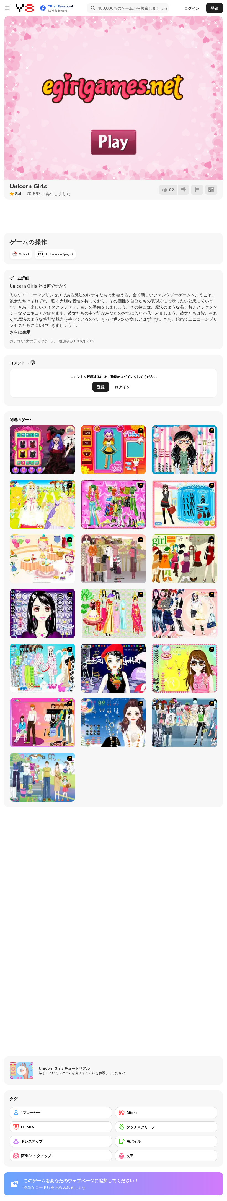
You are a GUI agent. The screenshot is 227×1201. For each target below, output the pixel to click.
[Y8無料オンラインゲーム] (25, 8)
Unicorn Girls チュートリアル (64, 1068)
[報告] (197, 190)
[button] (20, 332)
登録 (214, 8)
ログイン (192, 8)
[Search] (92, 8)
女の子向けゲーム (40, 341)
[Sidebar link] (7, 8)
